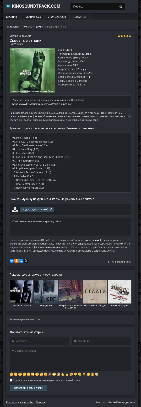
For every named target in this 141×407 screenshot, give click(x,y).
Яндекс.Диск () (35, 209)
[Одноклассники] (16, 261)
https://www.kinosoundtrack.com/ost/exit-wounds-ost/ (42, 104)
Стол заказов (57, 16)
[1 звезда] (119, 36)
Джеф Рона (79, 57)
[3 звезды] (124, 36)
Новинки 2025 (32, 16)
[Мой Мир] (21, 261)
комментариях (91, 240)
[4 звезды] (127, 36)
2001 (82, 61)
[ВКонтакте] (12, 261)
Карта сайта (27, 402)
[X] (26, 261)
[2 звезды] (121, 36)
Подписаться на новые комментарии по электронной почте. (46, 380)
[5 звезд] (130, 36)
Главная (11, 16)
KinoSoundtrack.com (36, 6)
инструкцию (79, 243)
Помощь (41, 402)
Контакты (79, 16)
